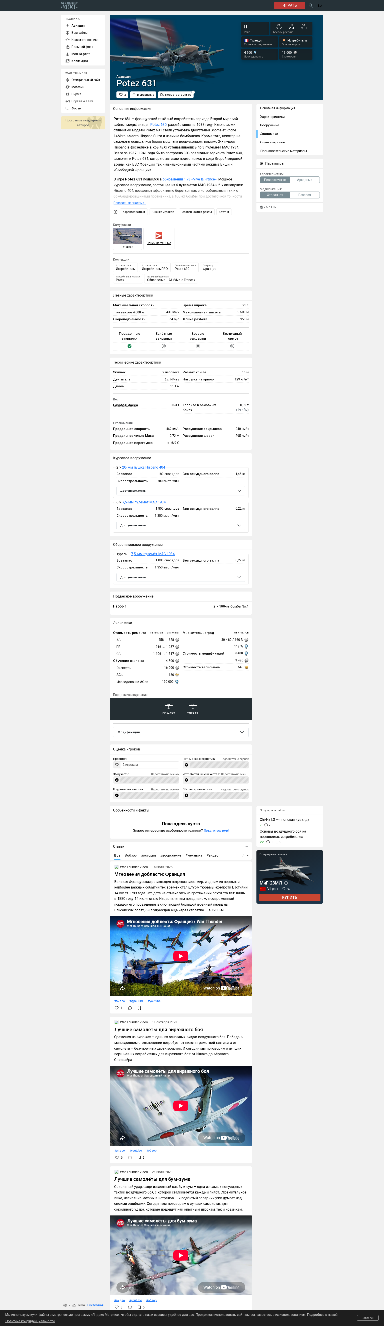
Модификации (129, 732)
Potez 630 (158, 125)
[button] (65, 1305)
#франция (136, 1001)
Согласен (368, 1318)
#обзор (151, 1150)
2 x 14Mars (172, 379)
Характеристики (134, 212)
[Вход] (319, 5)
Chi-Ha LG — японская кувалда (284, 819)
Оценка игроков (163, 212)
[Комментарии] (130, 1008)
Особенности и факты (197, 212)
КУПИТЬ (289, 897)
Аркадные (304, 180)
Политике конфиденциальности (30, 1321)
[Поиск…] (310, 5)
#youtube (154, 1001)
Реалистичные (275, 180)
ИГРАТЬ (289, 5)
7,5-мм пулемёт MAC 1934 (144, 502)
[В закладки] (139, 1008)
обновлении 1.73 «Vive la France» (190, 179)
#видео (119, 1001)
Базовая (304, 195)
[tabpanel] (181, 499)
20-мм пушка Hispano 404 (143, 467)
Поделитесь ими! (216, 830)
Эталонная (275, 195)
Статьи (224, 212)
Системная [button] (95, 1305)
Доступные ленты (133, 490)
